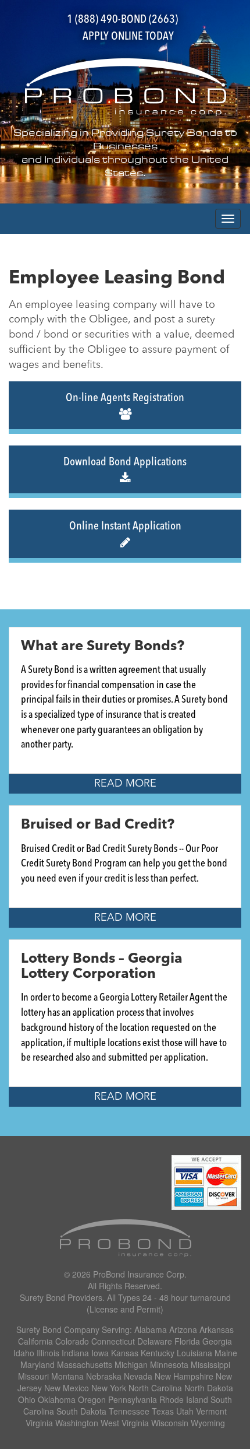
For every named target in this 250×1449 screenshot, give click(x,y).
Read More (125, 783)
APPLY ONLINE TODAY (128, 37)
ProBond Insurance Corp (138, 1274)
